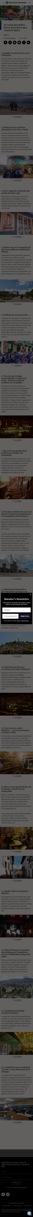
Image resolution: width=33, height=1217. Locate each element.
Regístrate (25, 616)
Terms (18, 621)
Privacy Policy (25, 621)
